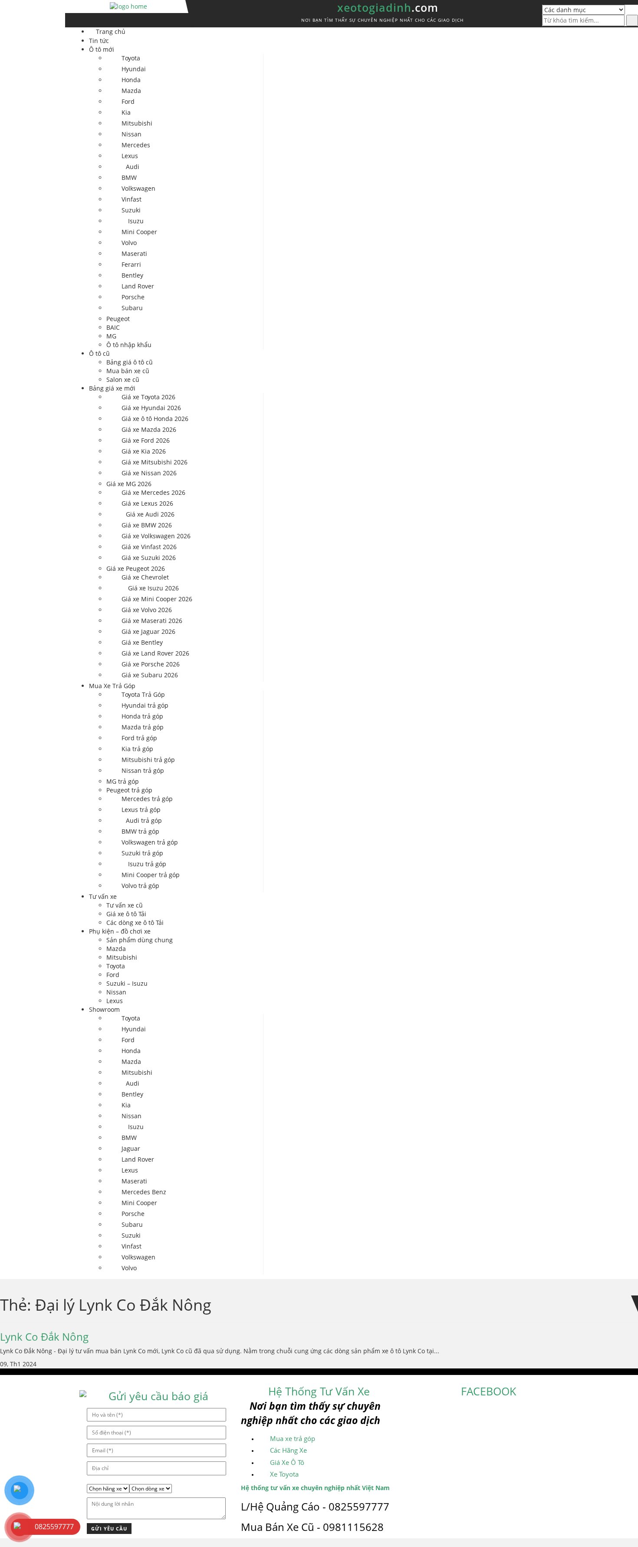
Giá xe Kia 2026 (144, 451)
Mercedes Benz (144, 1192)
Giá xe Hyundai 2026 (151, 408)
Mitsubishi (137, 123)
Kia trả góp (137, 749)
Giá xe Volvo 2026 (147, 610)
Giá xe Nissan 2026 (149, 473)
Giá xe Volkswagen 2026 (156, 536)
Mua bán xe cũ (127, 371)
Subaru (132, 308)
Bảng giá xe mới (112, 388)
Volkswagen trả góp (150, 842)
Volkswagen (138, 188)
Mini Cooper (139, 232)
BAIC (113, 327)
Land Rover (138, 286)
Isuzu (136, 221)
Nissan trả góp (143, 770)
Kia (126, 112)
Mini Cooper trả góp (151, 875)
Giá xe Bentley (142, 642)
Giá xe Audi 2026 (150, 514)
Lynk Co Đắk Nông (44, 1336)
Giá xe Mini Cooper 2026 (157, 599)
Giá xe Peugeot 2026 (135, 568)
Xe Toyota (284, 1474)
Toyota (131, 58)
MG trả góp (122, 781)
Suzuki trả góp (142, 853)
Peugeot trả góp (129, 790)
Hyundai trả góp (145, 705)
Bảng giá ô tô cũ (129, 362)
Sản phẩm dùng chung (139, 940)
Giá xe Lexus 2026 (147, 503)
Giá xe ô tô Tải (126, 914)
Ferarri (131, 264)
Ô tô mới (101, 49)
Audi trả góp (144, 820)
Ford (128, 101)
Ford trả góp (139, 738)
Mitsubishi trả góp (148, 759)
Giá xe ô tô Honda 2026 (155, 418)
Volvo (129, 243)
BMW (129, 177)
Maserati (134, 253)
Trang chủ (110, 31)
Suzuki (131, 210)
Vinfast (131, 199)
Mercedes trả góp (147, 799)
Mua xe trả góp (292, 1438)
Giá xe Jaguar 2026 (148, 631)
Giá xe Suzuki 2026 (149, 557)
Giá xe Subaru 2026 (150, 675)
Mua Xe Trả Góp (112, 686)
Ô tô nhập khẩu (128, 345)
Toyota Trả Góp (143, 694)
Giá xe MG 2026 (128, 484)
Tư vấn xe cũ (124, 905)
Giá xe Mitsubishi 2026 (154, 462)
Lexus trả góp (141, 809)
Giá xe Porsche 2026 (151, 664)
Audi (132, 166)
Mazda (131, 90)
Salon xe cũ (122, 379)
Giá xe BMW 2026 (147, 525)
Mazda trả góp (143, 727)
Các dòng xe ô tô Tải (135, 922)
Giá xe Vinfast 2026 (149, 547)
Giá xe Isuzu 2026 (153, 588)
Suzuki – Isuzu (127, 983)
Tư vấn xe (103, 896)
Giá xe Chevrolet (145, 577)
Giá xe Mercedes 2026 (153, 492)
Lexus (130, 156)
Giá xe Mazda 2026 (149, 429)
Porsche (133, 297)
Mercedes (136, 145)
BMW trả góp (140, 831)
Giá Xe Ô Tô (287, 1462)
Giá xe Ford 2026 (146, 440)
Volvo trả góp (140, 885)
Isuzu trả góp (147, 864)
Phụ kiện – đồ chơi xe (120, 931)
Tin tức (99, 40)
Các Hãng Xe (288, 1450)
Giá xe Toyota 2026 (148, 397)
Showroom (104, 1009)
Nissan (131, 134)
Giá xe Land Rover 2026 (155, 653)
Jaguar (131, 1148)
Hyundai (134, 69)
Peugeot (118, 319)
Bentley (132, 275)
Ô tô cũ (99, 353)
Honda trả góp (142, 716)
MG (111, 336)
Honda (131, 80)
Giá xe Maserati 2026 (152, 620)
